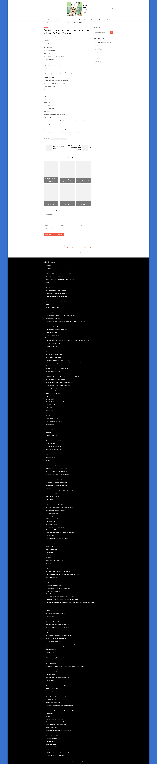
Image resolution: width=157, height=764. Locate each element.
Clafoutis (48, 416)
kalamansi (64, 138)
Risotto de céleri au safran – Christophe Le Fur (57, 677)
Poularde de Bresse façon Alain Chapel (57, 647)
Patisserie (68, 19)
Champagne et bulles (104, 19)
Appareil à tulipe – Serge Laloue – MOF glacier (51, 203)
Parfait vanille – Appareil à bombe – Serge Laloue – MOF (60, 710)
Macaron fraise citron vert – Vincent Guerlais (58, 474)
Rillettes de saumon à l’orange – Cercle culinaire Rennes (61, 566)
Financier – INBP (50, 429)
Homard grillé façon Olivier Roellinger (56, 621)
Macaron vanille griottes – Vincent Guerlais (58, 480)
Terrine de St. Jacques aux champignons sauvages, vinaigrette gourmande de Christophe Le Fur (70, 602)
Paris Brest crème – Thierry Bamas (56, 379)
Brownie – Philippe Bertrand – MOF (67, 180)
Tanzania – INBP (50, 535)
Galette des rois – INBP (52, 435)
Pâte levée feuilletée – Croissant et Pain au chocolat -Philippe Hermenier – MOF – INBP (68, 340)
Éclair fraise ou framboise (53, 374)
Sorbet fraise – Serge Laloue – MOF (55, 722)
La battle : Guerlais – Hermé (54, 463)
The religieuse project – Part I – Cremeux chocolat (51, 180)
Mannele (48, 488)
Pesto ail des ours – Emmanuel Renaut (56, 755)
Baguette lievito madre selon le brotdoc (57, 271)
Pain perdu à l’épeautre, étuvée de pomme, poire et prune (60, 705)
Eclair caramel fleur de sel (53, 371)
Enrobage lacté (50, 424)
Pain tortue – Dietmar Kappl (53, 326)
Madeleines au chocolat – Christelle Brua (56, 485)
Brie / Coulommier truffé (52, 688)
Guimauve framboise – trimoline (54, 441)
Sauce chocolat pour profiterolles (54, 719)
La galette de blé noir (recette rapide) (55, 669)
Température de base (51, 332)
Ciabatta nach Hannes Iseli (52, 288)
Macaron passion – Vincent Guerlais (56, 477)
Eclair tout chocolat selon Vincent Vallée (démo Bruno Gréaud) (63, 377)
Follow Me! (79, 253)
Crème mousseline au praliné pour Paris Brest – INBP (60, 360)
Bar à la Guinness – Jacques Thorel (56, 613)
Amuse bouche (50, 546)
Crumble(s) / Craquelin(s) (53, 365)
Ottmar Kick (46, 37)
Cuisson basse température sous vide (55, 658)
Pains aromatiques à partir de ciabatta (56, 290)
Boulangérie (51, 19)
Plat (80, 19)
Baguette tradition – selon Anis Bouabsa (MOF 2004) (60, 279)
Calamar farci (50, 616)
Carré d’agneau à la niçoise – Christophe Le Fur (59, 635)
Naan (47, 310)
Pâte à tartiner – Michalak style (54, 496)
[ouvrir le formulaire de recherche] (112, 9)
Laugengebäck (49, 299)
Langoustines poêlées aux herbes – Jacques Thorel (59, 588)
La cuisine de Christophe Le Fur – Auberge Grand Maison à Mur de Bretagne (65, 666)
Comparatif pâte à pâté (52, 736)
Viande (47, 630)
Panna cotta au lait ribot (52, 708)
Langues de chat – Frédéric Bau (54, 446)
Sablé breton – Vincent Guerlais (56, 527)
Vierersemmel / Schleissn (52, 335)
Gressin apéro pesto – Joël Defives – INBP (56, 293)
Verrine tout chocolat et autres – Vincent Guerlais (58, 730)
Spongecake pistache (51, 727)
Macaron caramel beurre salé (54, 466)
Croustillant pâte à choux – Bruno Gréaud (57, 368)
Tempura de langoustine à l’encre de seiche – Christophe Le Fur (62, 599)
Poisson (48, 610)
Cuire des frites (50, 652)
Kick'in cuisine (86, 7)
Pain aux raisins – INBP (51, 346)
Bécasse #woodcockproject (54, 633)
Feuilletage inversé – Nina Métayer (56, 510)
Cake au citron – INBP (51, 404)
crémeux (58, 138)
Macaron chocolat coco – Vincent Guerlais (57, 468)
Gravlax (48, 583)
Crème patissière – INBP (83, 180)
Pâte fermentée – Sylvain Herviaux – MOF (56, 329)
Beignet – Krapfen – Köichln (53, 393)
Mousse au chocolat (51, 699)
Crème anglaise (50, 691)
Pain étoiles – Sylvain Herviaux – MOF (55, 324)
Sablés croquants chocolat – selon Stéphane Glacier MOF (60, 532)
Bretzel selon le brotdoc (53, 307)
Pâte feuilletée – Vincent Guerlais (83, 203)
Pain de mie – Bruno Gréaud (53, 318)
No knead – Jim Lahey (51, 313)
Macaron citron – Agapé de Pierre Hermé (57, 471)
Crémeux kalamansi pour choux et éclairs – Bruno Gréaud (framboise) (64, 363)
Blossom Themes (92, 762)
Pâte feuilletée (50, 499)
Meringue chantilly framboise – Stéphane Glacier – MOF (60, 491)
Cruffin (96, 52)
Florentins (48, 432)
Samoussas (50, 569)
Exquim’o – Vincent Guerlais (53, 427)
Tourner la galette (50, 674)
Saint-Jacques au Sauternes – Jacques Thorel (58, 624)
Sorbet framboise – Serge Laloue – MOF (56, 724)
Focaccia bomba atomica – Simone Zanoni (56, 296)
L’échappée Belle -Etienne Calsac (54, 747)
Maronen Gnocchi (51, 663)
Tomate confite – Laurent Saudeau (55, 605)
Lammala (97, 56)
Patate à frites (50, 655)
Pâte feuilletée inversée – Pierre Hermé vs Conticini (60, 507)
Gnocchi (48, 660)
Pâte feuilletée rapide (52, 513)
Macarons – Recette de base (54, 455)
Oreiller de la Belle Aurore (53, 738)
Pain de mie (98, 61)
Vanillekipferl (98, 48)
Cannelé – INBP (50, 410)
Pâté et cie (93, 19)
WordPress (104, 762)
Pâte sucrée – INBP (51, 530)
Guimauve (48, 438)
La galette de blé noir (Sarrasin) (54, 672)
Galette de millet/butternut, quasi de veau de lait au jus (61, 644)
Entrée (75, 19)
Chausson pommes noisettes (54, 516)
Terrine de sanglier (51, 741)
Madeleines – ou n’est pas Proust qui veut (56, 482)
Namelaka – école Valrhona (53, 702)
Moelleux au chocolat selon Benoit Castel (56, 493)
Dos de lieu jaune (51, 619)
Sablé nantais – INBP (52, 524)
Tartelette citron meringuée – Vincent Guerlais (58, 541)
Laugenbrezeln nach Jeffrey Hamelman (57, 301)
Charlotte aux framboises (52, 413)
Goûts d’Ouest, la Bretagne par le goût (56, 697)
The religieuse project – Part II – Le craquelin (58, 385)
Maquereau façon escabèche (53, 591)
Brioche (48, 396)
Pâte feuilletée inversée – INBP (55, 505)
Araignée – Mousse (52, 549)
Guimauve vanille (50, 443)
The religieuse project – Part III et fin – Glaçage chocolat (61, 388)
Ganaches (49, 460)
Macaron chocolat (51, 457)
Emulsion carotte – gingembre (55, 560)
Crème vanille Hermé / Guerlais (54, 421)
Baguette (48, 268)
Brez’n (48, 304)
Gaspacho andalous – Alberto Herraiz (55, 580)
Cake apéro (50, 552)
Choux (47, 352)
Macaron (48, 452)
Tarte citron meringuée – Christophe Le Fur (57, 538)
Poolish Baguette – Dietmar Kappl (56, 276)
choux (53, 138)
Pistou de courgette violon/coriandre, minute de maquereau (61, 596)
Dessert (86, 19)
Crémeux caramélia (52, 391)
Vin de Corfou (49, 749)
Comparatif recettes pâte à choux (55, 357)
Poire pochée (49, 713)
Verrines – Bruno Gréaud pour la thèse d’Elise (58, 571)
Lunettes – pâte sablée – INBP (54, 449)
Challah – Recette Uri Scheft (53, 285)
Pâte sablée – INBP (51, 521)
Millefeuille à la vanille (53, 518)
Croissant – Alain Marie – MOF (53, 343)
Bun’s (47, 282)
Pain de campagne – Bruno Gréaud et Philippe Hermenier (60, 315)
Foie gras (49, 563)
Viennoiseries (60, 19)
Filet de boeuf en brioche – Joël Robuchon (57, 638)
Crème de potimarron (51, 577)
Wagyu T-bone (50, 680)
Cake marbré (49, 407)
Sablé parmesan (51, 555)
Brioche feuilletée (50, 399)
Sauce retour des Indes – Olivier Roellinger (58, 627)
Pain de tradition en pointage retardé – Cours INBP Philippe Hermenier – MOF (66, 321)
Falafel (49, 557)
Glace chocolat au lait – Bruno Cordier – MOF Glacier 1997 (60, 694)
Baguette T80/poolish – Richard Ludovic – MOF (59, 274)
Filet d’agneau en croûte (53, 641)
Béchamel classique (51, 649)
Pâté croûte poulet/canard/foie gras (55, 594)
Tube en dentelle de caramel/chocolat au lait (57, 752)
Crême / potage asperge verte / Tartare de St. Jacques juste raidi (62, 574)
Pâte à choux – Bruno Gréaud (67, 203)
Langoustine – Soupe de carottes (54, 585)
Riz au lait (48, 716)
